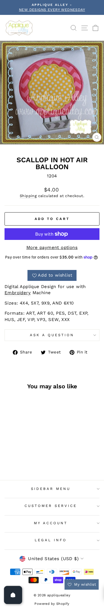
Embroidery (18, 292)
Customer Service (51, 506)
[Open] (13, 595)
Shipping (28, 196)
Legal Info (51, 540)
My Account (50, 523)
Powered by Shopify (51, 604)
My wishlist (84, 584)
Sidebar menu (50, 489)
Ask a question (52, 335)
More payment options (52, 247)
